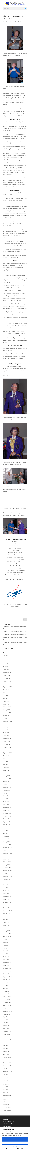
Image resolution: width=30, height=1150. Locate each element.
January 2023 (6, 776)
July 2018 (5, 916)
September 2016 (7, 976)
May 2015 (5, 1022)
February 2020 (7, 862)
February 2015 (7, 1031)
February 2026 (7, 672)
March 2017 (6, 959)
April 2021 (6, 836)
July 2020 (5, 856)
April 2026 (6, 667)
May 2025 (5, 698)
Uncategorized (7, 1095)
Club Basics (6, 1086)
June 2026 (5, 661)
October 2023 (6, 750)
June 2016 (5, 985)
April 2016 (6, 991)
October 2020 (6, 850)
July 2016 (5, 982)
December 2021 (7, 813)
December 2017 (7, 933)
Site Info (5, 1092)
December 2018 (7, 902)
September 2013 (7, 1071)
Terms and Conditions (11, 1148)
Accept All (15, 1139)
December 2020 (7, 844)
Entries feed (6, 1104)
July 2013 (5, 1077)
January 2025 (6, 710)
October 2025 (6, 684)
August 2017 (6, 945)
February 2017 (7, 962)
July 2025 (5, 692)
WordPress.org (7, 1110)
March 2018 (6, 925)
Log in (4, 1101)
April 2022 (6, 801)
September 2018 (7, 910)
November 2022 (7, 781)
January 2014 (6, 1060)
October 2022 (6, 784)
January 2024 (6, 741)
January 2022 (6, 810)
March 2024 (6, 735)
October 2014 (6, 1042)
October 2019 (6, 873)
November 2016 (7, 971)
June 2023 (5, 761)
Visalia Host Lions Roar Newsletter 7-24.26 (14, 631)
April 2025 (6, 701)
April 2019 (6, 890)
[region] (15, 1138)
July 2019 (5, 882)
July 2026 (5, 658)
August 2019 (6, 879)
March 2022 (6, 804)
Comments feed (7, 1107)
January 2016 (6, 999)
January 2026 (6, 675)
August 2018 (6, 913)
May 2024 (5, 730)
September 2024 (7, 721)
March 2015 (6, 1028)
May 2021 (5, 833)
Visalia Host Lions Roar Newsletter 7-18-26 (14, 634)
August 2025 (6, 689)
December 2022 (7, 778)
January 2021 (6, 842)
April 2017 (6, 956)
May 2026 (5, 664)
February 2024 (7, 738)
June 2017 (5, 951)
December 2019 (7, 867)
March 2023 (6, 770)
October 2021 (6, 819)
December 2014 (7, 1037)
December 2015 (7, 1002)
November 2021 (7, 816)
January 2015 (6, 1034)
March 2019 (6, 893)
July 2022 (5, 793)
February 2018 (7, 928)
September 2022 (7, 787)
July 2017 (5, 948)
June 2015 (5, 1020)
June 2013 (5, 1080)
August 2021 (6, 824)
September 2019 (7, 876)
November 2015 (7, 1005)
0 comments (20, 21)
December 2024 (7, 712)
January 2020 (6, 865)
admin (5, 21)
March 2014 (6, 1054)
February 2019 (7, 896)
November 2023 (7, 747)
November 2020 (7, 847)
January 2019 (6, 899)
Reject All (15, 1146)
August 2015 (6, 1014)
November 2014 (7, 1040)
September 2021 (7, 822)
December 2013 (7, 1063)
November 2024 (7, 715)
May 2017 (5, 954)
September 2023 (7, 753)
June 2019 (5, 885)
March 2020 (6, 859)
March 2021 (6, 839)
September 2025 (7, 687)
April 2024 (6, 732)
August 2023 (6, 755)
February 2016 (7, 997)
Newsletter (15, 21)
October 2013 (6, 1068)
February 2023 (7, 773)
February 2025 (7, 707)
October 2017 (6, 939)
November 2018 (7, 905)
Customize (15, 1142)
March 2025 (6, 704)
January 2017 (6, 965)
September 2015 (7, 1011)
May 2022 (5, 799)
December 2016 (7, 968)
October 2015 (6, 1008)
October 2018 (6, 908)
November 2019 (7, 870)
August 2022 (6, 790)
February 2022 (7, 807)
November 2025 (7, 681)
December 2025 (7, 678)
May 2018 (5, 919)
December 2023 (7, 744)
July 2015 (5, 1017)
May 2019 (5, 887)
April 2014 (6, 1051)
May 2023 (5, 764)
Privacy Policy (20, 1148)
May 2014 (5, 1048)
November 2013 (7, 1065)
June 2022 (5, 796)
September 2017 (7, 942)
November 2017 (7, 936)
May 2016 (5, 988)
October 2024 (6, 718)
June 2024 (5, 727)
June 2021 (5, 830)
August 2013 (6, 1074)
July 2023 (5, 758)
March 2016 (6, 994)
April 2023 (6, 767)
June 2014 (5, 1045)
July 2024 (5, 724)
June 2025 (5, 695)
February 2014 (7, 1057)
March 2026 (6, 669)
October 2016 (6, 974)
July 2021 (5, 827)
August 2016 (6, 979)
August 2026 (6, 655)
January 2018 (6, 931)
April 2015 (6, 1025)
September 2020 (7, 853)
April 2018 (6, 922)
